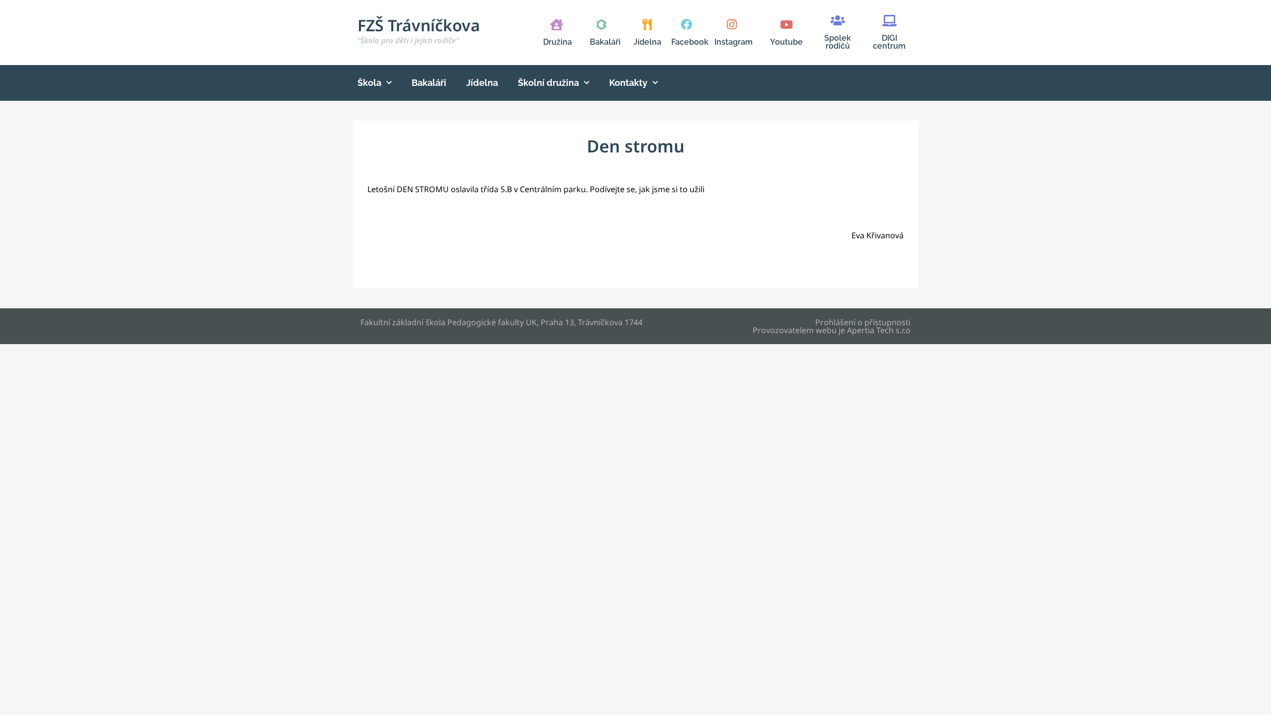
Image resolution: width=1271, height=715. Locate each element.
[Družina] (556, 24)
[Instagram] (731, 24)
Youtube (786, 42)
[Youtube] (786, 24)
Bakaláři (605, 42)
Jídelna (647, 42)
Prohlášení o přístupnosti (863, 322)
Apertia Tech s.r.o (879, 330)
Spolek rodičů (837, 42)
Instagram (733, 42)
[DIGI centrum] (889, 20)
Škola (369, 82)
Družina (557, 42)
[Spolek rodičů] (838, 20)
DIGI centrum (889, 42)
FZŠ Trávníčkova (418, 29)
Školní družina (548, 82)
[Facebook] (686, 24)
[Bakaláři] (601, 24)
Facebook (689, 42)
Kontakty (628, 82)
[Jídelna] (647, 24)
